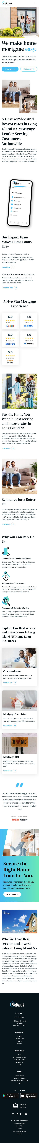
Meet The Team (7, 288)
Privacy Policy (19, 1126)
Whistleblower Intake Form (19, 1080)
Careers (19, 1041)
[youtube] (26, 1114)
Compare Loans (19, 1059)
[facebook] (17, 1114)
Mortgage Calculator (19, 1057)
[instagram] (13, 1114)
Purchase (8, 69)
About (19, 1036)
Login (19, 1083)
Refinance (27, 69)
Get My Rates (11, 894)
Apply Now (6, 267)
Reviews (19, 1043)
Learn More (6, 448)
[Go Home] (7, 3)
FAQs (19, 1064)
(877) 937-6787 (20, 1017)
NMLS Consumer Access (19, 1131)
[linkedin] (21, 1114)
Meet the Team (19, 1039)
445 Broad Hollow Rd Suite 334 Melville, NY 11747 (20, 1023)
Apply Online (19, 1076)
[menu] (36, 3)
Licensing (19, 1128)
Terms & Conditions (19, 1123)
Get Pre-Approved (19, 1078)
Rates (19, 1055)
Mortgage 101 (19, 1062)
